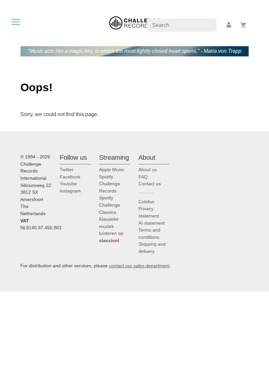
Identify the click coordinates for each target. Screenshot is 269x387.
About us (147, 169)
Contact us (149, 183)
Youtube (68, 183)
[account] (229, 25)
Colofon (146, 201)
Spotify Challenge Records (109, 184)
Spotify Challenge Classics (109, 204)
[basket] (243, 25)
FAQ (143, 176)
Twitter (66, 169)
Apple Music (111, 169)
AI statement (151, 223)
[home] (134, 22)
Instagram (70, 191)
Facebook (70, 176)
